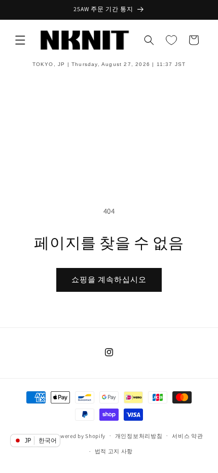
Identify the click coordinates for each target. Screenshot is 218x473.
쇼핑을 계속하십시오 (109, 279)
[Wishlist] (171, 40)
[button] (20, 40)
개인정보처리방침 (139, 436)
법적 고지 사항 (114, 451)
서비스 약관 (187, 436)
